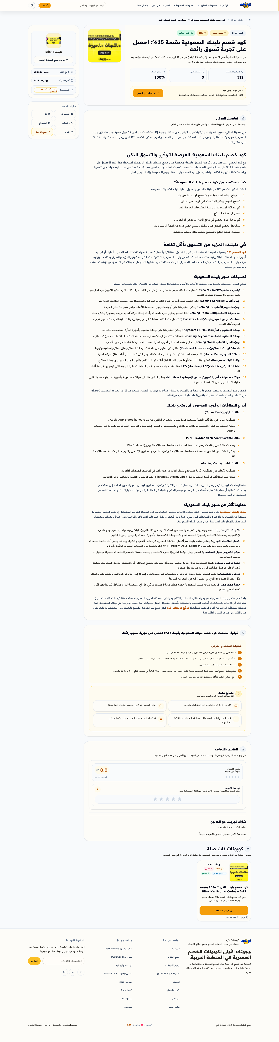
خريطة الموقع (173, 990)
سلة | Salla (127, 998)
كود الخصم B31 (236, 252)
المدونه (166, 5)
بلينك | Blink (237, 20)
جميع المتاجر (173, 956)
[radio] (179, 799)
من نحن (156, 5)
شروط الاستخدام (35, 1025)
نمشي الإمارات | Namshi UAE (118, 973)
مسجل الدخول (222, 834)
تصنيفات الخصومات (184, 5)
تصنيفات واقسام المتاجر (168, 973)
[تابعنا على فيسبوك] (80, 972)
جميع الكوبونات (172, 965)
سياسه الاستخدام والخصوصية (65, 1025)
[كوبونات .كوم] (241, 5)
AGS (129, 1025)
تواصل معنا (143, 5)
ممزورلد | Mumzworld (121, 956)
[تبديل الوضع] (31, 5)
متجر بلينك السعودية (233, 511)
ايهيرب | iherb (125, 982)
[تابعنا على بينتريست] (72, 972)
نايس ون (128, 1006)
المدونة (176, 982)
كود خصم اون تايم (124, 965)
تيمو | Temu (126, 990)
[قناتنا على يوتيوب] (64, 972)
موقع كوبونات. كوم (178, 607)
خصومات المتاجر (209, 5)
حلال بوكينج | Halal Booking (118, 948)
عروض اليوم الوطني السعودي (49, 90)
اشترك (34, 961)
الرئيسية (224, 5)
